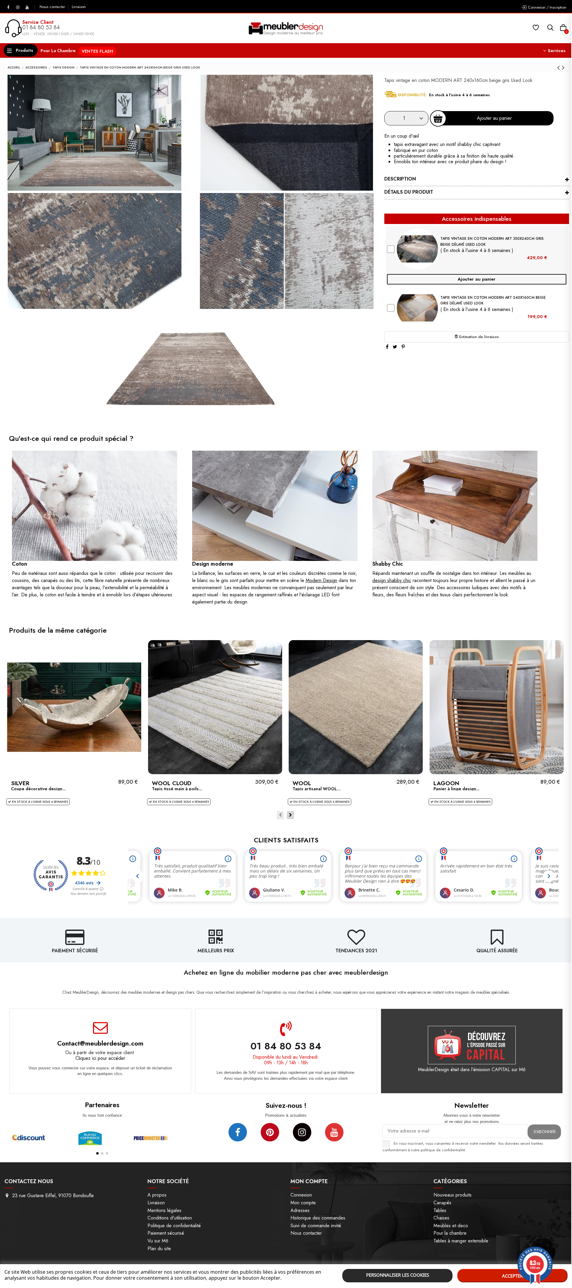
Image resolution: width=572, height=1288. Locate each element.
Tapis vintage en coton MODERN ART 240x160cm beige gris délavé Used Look (493, 300)
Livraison (79, 7)
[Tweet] (395, 346)
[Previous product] (559, 67)
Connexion (301, 1195)
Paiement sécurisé (165, 1233)
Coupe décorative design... (38, 789)
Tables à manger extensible (460, 1241)
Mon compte (303, 1202)
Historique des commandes (317, 1218)
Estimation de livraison (478, 337)
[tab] (476, 179)
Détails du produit (408, 192)
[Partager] (387, 346)
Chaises (441, 1218)
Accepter (512, 1276)
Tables (439, 1210)
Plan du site (159, 1248)
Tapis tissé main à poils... (177, 789)
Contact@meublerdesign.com (100, 1043)
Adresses (300, 1210)
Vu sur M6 (157, 1241)
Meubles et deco (450, 1225)
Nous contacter (53, 7)
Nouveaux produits (452, 1195)
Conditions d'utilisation (169, 1218)
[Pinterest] (403, 346)
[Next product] (563, 67)
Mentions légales (164, 1210)
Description (400, 179)
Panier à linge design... (456, 789)
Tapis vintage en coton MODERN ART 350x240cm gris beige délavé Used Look (492, 241)
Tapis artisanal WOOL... (317, 789)
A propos (157, 1195)
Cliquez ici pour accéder (100, 1058)
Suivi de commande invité (315, 1225)
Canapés (442, 1202)
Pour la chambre (450, 1233)
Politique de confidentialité (174, 1225)
